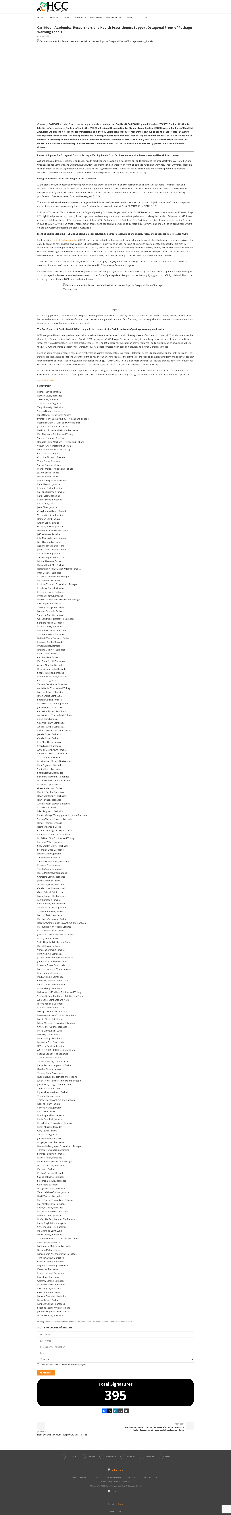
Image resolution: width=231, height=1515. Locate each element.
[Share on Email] (126, 1410)
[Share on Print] (120, 1410)
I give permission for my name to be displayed (63, 1364)
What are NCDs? (113, 17)
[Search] (192, 17)
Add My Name (46, 1373)
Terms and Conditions (113, 1477)
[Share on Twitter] (109, 1410)
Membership (96, 17)
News (66, 17)
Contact (145, 17)
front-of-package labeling (65, 240)
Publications (80, 17)
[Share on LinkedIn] (115, 1410)
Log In (157, 1477)
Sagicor (120, 1504)
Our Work (53, 17)
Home (40, 17)
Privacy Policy (131, 1477)
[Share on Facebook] (104, 1410)
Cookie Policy (146, 1477)
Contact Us (96, 1477)
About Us (131, 17)
